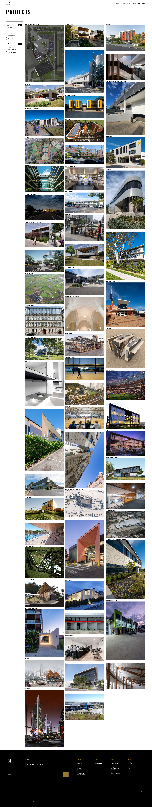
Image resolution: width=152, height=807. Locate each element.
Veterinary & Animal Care (115, 773)
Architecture (79, 762)
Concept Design (79, 764)
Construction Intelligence (98, 763)
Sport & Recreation (114, 772)
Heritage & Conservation (115, 767)
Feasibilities (79, 767)
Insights (96, 759)
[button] (118, 4)
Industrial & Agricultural (115, 768)
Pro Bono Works (79, 772)
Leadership (130, 764)
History (129, 762)
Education (112, 764)
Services (79, 759)
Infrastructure (113, 769)
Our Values (130, 763)
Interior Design (79, 768)
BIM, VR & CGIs (79, 763)
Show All (19, 25)
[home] (13, 3)
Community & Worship (115, 763)
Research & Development (81, 774)
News (139, 3)
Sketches (95, 762)
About (113, 3)
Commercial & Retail (114, 762)
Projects (134, 3)
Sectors (113, 759)
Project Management (80, 773)
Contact (143, 3)
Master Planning (79, 769)
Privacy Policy (42, 791)
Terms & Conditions (48, 791)
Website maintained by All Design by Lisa (31, 791)
